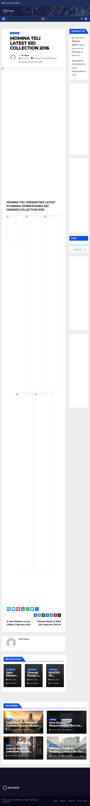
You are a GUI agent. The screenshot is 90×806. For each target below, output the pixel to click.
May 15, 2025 (12, 730)
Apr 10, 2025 (12, 755)
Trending (53, 719)
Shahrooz (25, 730)
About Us (63, 801)
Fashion (9, 719)
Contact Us (72, 801)
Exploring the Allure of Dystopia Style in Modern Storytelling (23, 725)
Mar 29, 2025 (56, 755)
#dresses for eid (40, 58)
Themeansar (6, 802)
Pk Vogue (25, 55)
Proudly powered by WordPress (13, 800)
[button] (82, 19)
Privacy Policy (82, 801)
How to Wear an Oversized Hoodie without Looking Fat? (20, 751)
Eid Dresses (15, 33)
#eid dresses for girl (26, 62)
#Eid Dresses (52, 58)
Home (56, 801)
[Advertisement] (33, 183)
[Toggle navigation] (43, 19)
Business (53, 745)
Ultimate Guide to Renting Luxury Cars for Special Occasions (65, 751)
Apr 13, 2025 (55, 730)
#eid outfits (38, 62)
